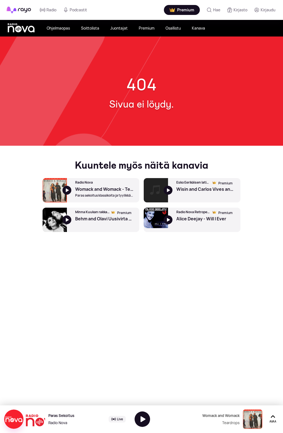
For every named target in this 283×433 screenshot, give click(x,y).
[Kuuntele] (142, 419)
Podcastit (78, 9)
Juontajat (119, 28)
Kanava (198, 28)
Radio (51, 9)
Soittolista (90, 28)
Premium (146, 28)
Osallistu (173, 28)
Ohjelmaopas (58, 28)
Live (120, 419)
